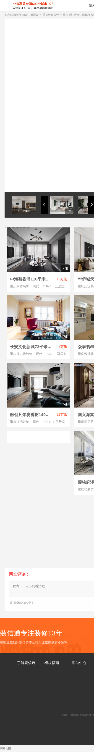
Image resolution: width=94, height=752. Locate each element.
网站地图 (5, 748)
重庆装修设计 (51, 14)
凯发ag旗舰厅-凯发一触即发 (22, 14)
